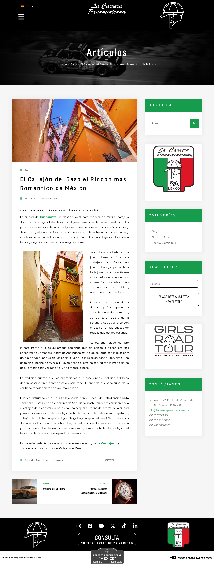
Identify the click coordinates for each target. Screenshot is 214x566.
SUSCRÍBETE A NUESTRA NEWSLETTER (174, 299)
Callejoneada (46, 460)
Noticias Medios (161, 237)
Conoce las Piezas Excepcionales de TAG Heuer (94, 491)
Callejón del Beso (32, 460)
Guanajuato (48, 217)
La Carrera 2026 (50, 198)
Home (62, 64)
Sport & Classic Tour (164, 242)
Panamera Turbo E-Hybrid (53, 489)
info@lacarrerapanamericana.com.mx (172, 410)
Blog (74, 64)
